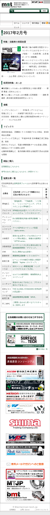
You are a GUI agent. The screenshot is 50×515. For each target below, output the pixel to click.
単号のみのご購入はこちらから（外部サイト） (20, 172)
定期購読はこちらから (10, 166)
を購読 (47, 23)
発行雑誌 (35, 23)
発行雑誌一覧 (43, 349)
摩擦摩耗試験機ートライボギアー (26, 256)
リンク (16, 27)
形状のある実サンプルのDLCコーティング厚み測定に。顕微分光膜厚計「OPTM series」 (27, 238)
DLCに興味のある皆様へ (22, 252)
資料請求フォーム (21, 183)
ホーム (16, 23)
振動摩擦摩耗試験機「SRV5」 (25, 297)
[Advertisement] (25, 17)
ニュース (25, 23)
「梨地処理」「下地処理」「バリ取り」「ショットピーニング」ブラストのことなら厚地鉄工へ (27, 203)
